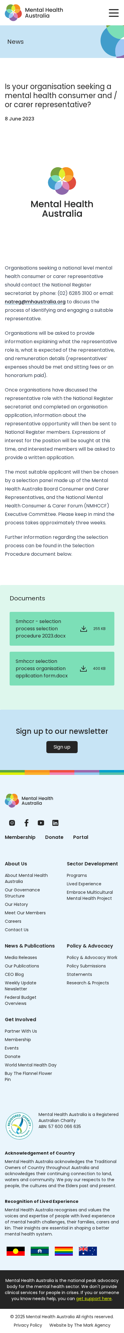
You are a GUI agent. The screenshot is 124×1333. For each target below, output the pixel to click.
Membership (20, 837)
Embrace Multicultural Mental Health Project (90, 895)
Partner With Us (21, 1031)
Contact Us (17, 930)
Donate (54, 837)
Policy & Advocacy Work (92, 957)
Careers (13, 921)
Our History (16, 904)
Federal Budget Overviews (20, 1000)
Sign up (62, 746)
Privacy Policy (28, 1325)
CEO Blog (14, 974)
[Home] (29, 800)
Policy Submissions (86, 966)
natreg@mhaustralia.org (35, 301)
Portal (80, 837)
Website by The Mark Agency (79, 1325)
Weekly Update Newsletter (20, 986)
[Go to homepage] (34, 12)
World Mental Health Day (31, 1065)
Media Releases (21, 957)
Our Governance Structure (22, 893)
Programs (77, 875)
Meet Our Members (25, 913)
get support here (94, 1299)
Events (12, 1048)
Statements (79, 974)
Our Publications (22, 966)
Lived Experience (84, 884)
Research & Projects (88, 983)
